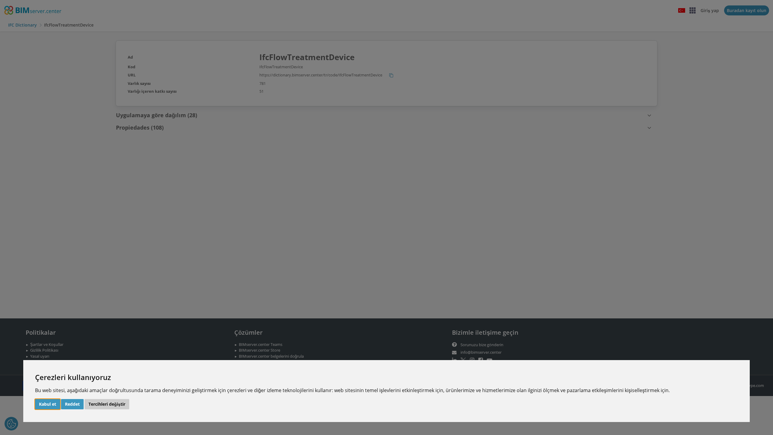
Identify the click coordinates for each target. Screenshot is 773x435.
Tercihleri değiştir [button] (106, 404)
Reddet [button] (72, 404)
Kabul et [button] (47, 404)
